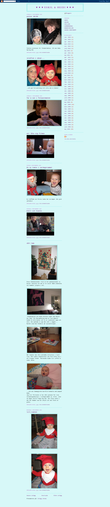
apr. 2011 (67, 57)
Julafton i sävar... (36, 58)
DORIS (66, 20)
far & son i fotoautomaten (38, 98)
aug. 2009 (67, 95)
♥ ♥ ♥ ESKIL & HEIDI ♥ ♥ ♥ (55, 7)
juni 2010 (67, 73)
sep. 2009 (67, 93)
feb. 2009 (67, 109)
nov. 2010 (67, 64)
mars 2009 (67, 106)
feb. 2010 (67, 82)
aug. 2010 (67, 71)
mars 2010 (67, 80)
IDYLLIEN (67, 24)
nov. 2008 (67, 115)
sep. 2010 (67, 68)
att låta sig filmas (36, 133)
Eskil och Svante (34, 211)
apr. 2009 (67, 104)
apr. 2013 (67, 41)
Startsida (45, 495)
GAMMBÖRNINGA (68, 26)
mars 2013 (67, 44)
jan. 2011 (67, 59)
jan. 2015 (67, 39)
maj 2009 (67, 102)
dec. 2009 (67, 86)
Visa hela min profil (70, 139)
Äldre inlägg (58, 495)
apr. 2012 (67, 53)
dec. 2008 (67, 113)
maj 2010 (67, 75)
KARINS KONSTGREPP (70, 30)
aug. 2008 (67, 122)
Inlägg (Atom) (42, 498)
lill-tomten (32, 412)
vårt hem (30, 243)
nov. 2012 (67, 46)
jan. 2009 (67, 111)
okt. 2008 (67, 118)
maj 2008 (67, 129)
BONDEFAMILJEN (68, 28)
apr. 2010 (67, 77)
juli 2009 (67, 97)
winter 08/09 (32, 16)
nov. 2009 (67, 89)
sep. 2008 (67, 120)
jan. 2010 (67, 84)
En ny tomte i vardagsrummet (39, 167)
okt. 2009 (67, 91)
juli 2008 (67, 124)
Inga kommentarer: (44, 52)
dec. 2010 (67, 62)
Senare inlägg (31, 495)
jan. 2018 (67, 37)
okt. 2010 (67, 66)
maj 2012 (67, 50)
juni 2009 (67, 100)
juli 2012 (67, 48)
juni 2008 (67, 127)
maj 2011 (67, 55)
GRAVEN (66, 22)
